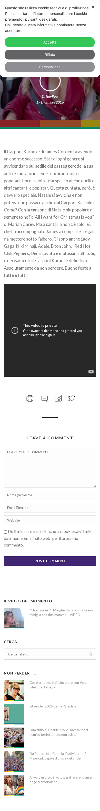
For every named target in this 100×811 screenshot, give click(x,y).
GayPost (52, 96)
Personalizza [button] (50, 67)
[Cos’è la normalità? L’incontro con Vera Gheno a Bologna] (14, 690)
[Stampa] (29, 397)
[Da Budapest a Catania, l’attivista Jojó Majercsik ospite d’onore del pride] (14, 761)
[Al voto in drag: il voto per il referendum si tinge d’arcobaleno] (14, 785)
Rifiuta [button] (50, 54)
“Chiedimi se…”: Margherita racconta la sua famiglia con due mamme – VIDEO (61, 612)
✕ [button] (93, 7)
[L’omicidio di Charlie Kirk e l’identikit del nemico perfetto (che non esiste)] (14, 738)
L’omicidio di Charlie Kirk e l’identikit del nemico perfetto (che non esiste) (58, 732)
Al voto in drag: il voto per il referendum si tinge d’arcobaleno (60, 779)
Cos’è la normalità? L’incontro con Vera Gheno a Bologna (58, 684)
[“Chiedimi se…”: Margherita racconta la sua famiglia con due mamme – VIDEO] (14, 618)
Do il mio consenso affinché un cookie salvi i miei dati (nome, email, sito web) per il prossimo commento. (48, 538)
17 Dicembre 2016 (50, 102)
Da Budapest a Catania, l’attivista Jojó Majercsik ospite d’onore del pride (57, 756)
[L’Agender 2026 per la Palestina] (14, 714)
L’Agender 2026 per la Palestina (52, 706)
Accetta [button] (49, 42)
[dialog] (50, 38)
